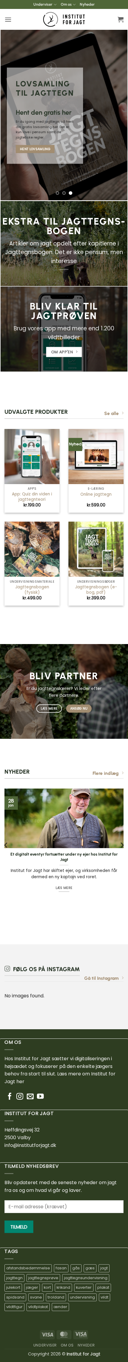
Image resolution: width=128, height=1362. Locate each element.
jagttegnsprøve (43, 1277)
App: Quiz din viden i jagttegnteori (32, 497)
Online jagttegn (96, 494)
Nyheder (87, 4)
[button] (8, 19)
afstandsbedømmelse (28, 1268)
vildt (104, 1297)
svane (36, 1297)
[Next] (121, 845)
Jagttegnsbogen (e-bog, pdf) (96, 589)
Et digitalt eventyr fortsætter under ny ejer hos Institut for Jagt (64, 857)
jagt (104, 1268)
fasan (61, 1268)
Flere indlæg (106, 773)
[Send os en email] (30, 1097)
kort (47, 1287)
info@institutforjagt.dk (30, 1145)
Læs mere (64, 888)
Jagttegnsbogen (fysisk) (32, 589)
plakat (103, 1287)
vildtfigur (14, 1306)
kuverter (84, 1287)
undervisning (82, 1297)
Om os (66, 4)
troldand (56, 1297)
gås (76, 1268)
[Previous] (6, 845)
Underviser (42, 4)
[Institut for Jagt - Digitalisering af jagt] (64, 19)
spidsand (15, 1297)
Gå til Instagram (101, 978)
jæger (32, 1287)
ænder (60, 1306)
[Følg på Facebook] (9, 1097)
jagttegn (14, 1277)
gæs (90, 1268)
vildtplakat (38, 1306)
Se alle (111, 413)
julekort (13, 1287)
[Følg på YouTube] (40, 1097)
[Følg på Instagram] (19, 1097)
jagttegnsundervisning (85, 1277)
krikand (63, 1287)
